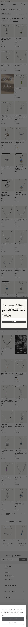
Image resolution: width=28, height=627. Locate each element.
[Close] (24, 607)
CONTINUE (14, 321)
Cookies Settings (12, 622)
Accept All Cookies (13, 619)
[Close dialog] (26, 300)
